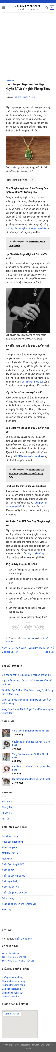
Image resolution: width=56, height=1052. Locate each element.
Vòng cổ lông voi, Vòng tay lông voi (19, 904)
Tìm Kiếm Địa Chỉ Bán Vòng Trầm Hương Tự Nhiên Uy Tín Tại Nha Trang (27, 692)
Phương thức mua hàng (13, 981)
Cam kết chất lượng (11, 989)
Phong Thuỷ (8, 807)
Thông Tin (10, 80)
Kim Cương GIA (9, 847)
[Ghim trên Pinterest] (36, 627)
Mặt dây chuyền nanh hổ (30, 456)
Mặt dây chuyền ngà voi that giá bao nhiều (26, 228)
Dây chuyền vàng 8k (37, 553)
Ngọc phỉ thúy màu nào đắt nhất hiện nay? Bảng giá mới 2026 (27, 682)
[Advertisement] (28, 42)
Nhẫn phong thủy (23, 938)
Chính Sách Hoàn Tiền (12, 992)
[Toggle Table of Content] (31, 180)
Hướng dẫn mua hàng (12, 977)
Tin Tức (5, 818)
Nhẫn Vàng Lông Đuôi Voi (14, 892)
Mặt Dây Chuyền (10, 853)
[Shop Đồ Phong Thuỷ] (28, 7)
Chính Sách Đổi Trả (11, 996)
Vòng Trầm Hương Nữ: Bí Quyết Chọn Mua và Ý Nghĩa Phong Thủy (27, 711)
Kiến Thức (7, 801)
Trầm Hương (8, 898)
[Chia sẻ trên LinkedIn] (41, 627)
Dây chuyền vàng (10, 836)
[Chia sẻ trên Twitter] (25, 627)
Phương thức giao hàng (13, 985)
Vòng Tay (6, 909)
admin (33, 97)
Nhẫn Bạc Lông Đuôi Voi (14, 864)
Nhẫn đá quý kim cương (13, 875)
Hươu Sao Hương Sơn (12, 841)
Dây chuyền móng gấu (32, 381)
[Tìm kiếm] (47, 7)
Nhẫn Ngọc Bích (10, 881)
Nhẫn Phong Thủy (10, 887)
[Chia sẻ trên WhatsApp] (14, 627)
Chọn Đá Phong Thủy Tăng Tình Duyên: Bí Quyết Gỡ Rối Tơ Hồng (27, 701)
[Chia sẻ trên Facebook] (19, 627)
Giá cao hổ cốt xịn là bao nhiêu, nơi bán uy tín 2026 (26, 675)
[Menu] (4, 7)
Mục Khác (7, 858)
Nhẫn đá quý (8, 870)
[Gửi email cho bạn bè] (30, 627)
